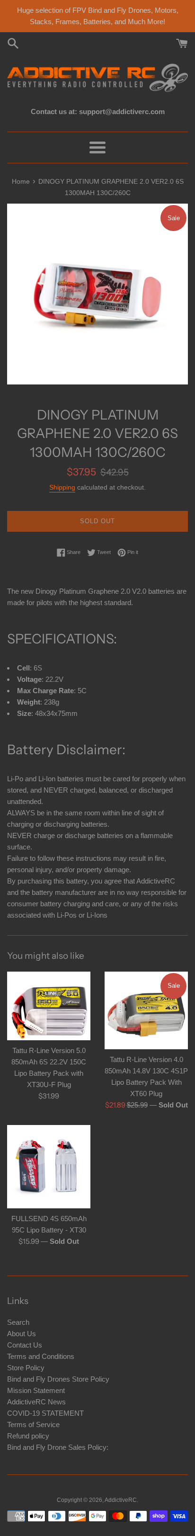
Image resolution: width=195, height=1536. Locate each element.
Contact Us (24, 1345)
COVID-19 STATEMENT (45, 1413)
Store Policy (25, 1368)
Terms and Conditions (40, 1356)
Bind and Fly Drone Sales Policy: (57, 1447)
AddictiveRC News (36, 1402)
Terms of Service (33, 1424)
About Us (21, 1334)
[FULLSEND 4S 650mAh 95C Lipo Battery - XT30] (48, 1166)
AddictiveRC (121, 1500)
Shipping (62, 487)
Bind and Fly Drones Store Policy (58, 1379)
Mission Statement (36, 1390)
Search (18, 1322)
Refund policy (28, 1436)
